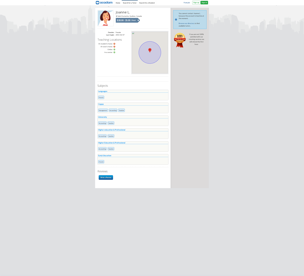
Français (187, 3)
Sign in (204, 2)
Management (103, 110)
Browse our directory (186, 23)
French (101, 97)
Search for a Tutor (130, 3)
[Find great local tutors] (104, 2)
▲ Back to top (296, 272)
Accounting (112, 110)
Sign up (196, 2)
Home (118, 3)
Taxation (121, 110)
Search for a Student (147, 3)
